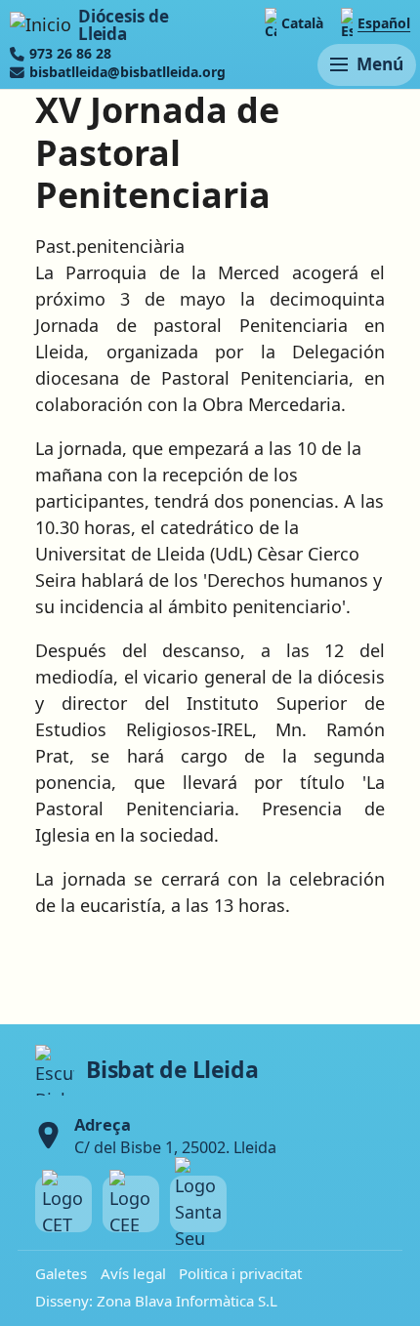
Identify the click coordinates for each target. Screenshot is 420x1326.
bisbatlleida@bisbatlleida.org (127, 72)
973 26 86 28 (70, 54)
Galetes (61, 1273)
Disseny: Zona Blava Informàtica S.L (156, 1300)
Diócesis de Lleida (123, 25)
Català (302, 23)
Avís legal (133, 1273)
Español (383, 23)
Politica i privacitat (240, 1273)
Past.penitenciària (110, 246)
